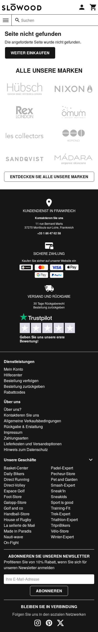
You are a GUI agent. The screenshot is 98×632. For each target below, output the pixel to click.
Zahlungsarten (16, 438)
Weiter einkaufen (30, 52)
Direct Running (16, 479)
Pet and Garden (64, 479)
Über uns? (12, 409)
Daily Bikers (14, 473)
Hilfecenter (13, 375)
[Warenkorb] (93, 7)
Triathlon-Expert (64, 519)
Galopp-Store (15, 502)
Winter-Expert (62, 536)
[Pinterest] (49, 623)
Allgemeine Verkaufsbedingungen (32, 420)
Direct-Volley (14, 485)
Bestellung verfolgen (21, 380)
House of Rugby (17, 519)
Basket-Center (16, 468)
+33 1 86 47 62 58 (49, 233)
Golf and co (13, 508)
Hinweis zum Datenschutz (26, 449)
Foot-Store (13, 496)
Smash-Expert (63, 485)
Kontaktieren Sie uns (49, 218)
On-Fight (11, 542)
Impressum (13, 432)
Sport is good (62, 502)
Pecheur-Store (63, 473)
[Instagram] (37, 623)
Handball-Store (16, 514)
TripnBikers (60, 525)
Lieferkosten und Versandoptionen (33, 443)
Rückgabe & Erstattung (23, 426)
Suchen (27, 20)
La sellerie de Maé (19, 525)
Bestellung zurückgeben (49, 307)
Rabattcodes (14, 392)
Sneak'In (58, 491)
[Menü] (5, 20)
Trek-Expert (60, 514)
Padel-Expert (62, 468)
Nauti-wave (13, 536)
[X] (60, 623)
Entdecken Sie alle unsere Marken (49, 176)
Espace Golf (14, 491)
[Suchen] (17, 20)
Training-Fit (60, 508)
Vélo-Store (60, 531)
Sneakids (59, 496)
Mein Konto (13, 369)
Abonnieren (49, 591)
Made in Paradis (17, 531)
